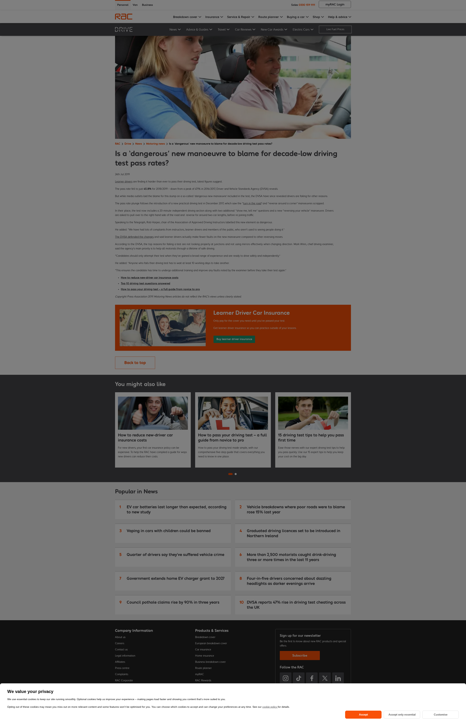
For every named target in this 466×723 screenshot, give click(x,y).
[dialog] (233, 703)
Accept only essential (402, 714)
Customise (440, 714)
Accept (363, 714)
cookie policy (270, 706)
